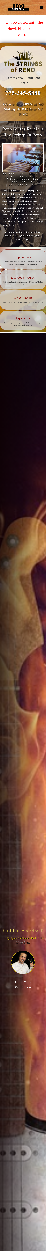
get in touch (25, 235)
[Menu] (41, 8)
